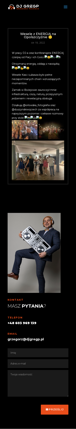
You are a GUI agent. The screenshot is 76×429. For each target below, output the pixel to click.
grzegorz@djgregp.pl (26, 339)
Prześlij (56, 409)
